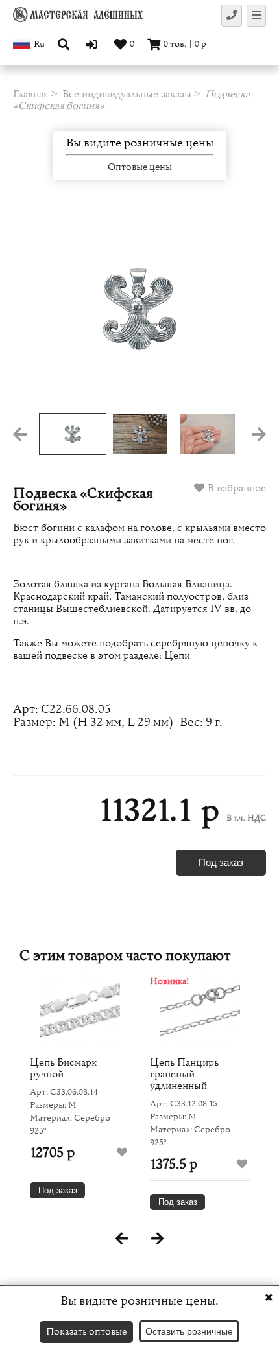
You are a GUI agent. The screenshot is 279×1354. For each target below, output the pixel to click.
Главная (31, 94)
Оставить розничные (189, 1331)
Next (240, 309)
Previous (38, 309)
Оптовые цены (140, 167)
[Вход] (93, 44)
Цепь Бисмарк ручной (63, 1068)
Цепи (177, 655)
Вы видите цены (139, 143)
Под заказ (221, 862)
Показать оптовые (86, 1331)
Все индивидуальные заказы (126, 94)
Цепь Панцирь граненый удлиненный (184, 1073)
